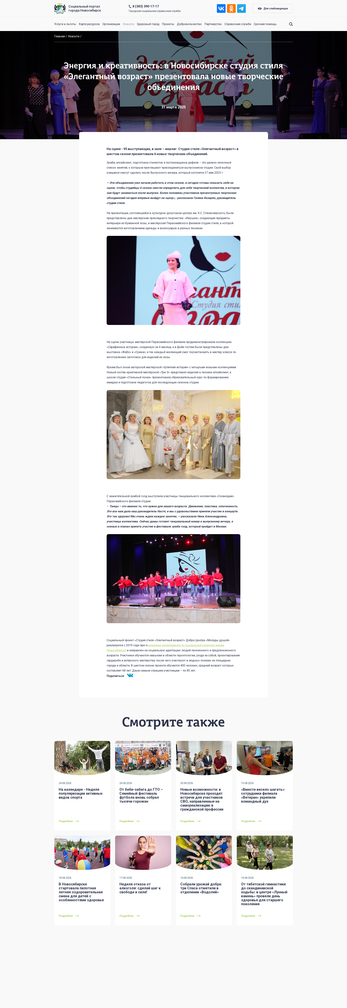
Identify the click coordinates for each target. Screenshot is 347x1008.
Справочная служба (237, 24)
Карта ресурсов (89, 24)
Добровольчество (189, 24)
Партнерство (213, 24)
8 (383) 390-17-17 (145, 6)
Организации (111, 24)
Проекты (168, 24)
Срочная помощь (265, 24)
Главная (59, 36)
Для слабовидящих (276, 8)
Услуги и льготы (65, 24)
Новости (128, 24)
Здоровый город (148, 24)
